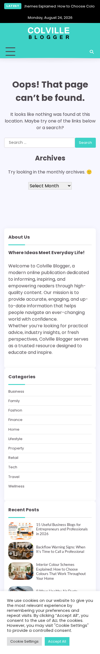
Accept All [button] (57, 641)
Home (13, 429)
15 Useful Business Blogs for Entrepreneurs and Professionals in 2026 (62, 529)
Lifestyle (15, 438)
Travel (13, 476)
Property (16, 448)
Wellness (16, 486)
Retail (13, 457)
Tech (12, 467)
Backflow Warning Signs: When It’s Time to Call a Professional (60, 549)
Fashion (15, 410)
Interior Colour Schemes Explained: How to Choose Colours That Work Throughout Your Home (61, 571)
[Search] (92, 52)
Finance (15, 419)
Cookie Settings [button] (24, 641)
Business (16, 391)
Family (14, 400)
